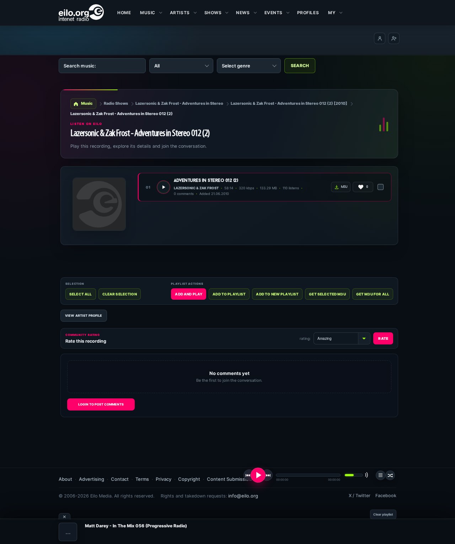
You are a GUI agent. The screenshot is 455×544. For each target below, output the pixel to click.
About (65, 479)
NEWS (243, 12)
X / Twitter (359, 495)
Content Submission (229, 479)
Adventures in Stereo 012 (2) (206, 180)
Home (124, 12)
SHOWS (213, 12)
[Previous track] (249, 475)
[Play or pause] (258, 475)
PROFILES (308, 12)
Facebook (385, 495)
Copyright (189, 479)
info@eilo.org (243, 496)
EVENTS (273, 12)
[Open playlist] (380, 475)
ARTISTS (180, 12)
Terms (142, 479)
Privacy (163, 479)
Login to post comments (101, 404)
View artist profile (83, 315)
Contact (120, 479)
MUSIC (147, 12)
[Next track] (267, 475)
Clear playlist (383, 514)
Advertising (91, 479)
